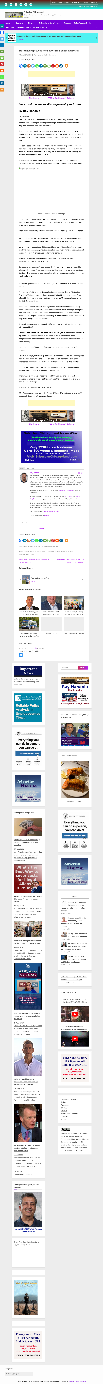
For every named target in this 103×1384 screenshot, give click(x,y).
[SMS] (49, 65)
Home (54, 2)
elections (33, 551)
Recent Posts (30, 468)
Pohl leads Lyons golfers (40, 578)
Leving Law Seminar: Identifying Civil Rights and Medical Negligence (73, 959)
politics (70, 551)
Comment (67, 23)
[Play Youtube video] (75, 1014)
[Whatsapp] (37, 65)
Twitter (46, 516)
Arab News (68, 497)
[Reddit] (57, 65)
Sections (19, 23)
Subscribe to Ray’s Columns (88, 6)
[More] (66, 65)
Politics (30, 546)
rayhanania (37, 546)
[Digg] (61, 65)
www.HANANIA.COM (66, 490)
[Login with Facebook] (21, 655)
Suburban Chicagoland (34, 12)
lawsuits (51, 551)
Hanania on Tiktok (24, 27)
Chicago (20, 39)
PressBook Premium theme (77, 1381)
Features (85, 2)
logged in (33, 648)
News (60, 2)
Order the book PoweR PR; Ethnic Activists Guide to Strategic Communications (74, 980)
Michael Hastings (61, 551)
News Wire (10, 27)
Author (22, 468)
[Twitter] (33, 65)
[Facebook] (21, 65)
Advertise (94, 2)
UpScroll (64, 1116)
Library (31, 23)
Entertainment (76, 2)
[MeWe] (25, 65)
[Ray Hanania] (24, 482)
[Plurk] (29, 65)
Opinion (66, 2)
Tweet (41, 529)
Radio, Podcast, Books (82, 23)
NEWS (74, 896)
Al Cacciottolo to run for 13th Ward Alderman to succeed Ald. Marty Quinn (74, 946)
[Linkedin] (41, 65)
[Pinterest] (53, 65)
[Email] (45, 65)
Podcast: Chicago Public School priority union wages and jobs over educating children (49, 36)
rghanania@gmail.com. (51, 511)
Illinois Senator (42, 551)
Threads (64, 1119)
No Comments (51, 55)
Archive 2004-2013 (40, 27)
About (8, 23)
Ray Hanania (38, 55)
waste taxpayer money (26, 554)
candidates (25, 551)
